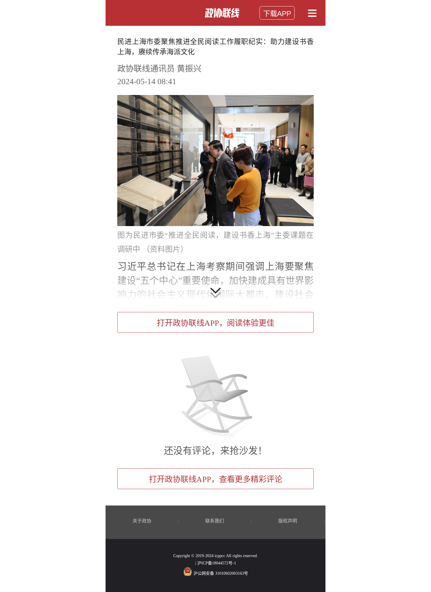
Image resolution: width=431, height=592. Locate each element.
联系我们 (214, 521)
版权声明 (287, 521)
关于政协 (142, 521)
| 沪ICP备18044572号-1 (215, 563)
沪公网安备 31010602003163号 (221, 573)
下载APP (277, 14)
